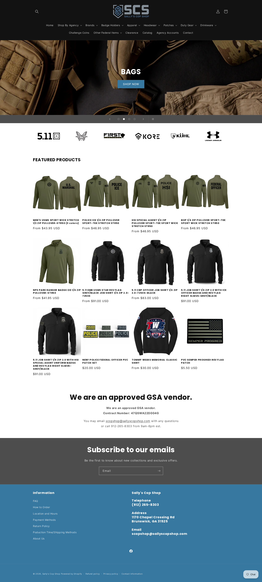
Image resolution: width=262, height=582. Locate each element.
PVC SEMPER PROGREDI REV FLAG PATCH (202, 361)
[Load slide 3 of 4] (129, 119)
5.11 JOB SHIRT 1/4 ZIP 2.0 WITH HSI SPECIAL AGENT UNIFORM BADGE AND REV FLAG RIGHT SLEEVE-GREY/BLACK (56, 364)
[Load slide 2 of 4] (124, 119)
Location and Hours (45, 513)
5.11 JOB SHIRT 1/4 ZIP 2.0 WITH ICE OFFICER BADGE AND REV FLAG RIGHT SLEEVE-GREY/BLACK (204, 293)
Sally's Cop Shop (51, 574)
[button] (37, 11)
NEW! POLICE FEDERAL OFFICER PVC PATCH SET (105, 361)
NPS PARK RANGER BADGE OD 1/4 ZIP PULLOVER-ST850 (57, 292)
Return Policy (41, 526)
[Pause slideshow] (152, 119)
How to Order (41, 507)
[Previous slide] (110, 119)
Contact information (132, 573)
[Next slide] (143, 119)
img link (48, 132)
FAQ (35, 500)
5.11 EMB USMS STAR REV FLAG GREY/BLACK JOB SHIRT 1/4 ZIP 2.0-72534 (105, 293)
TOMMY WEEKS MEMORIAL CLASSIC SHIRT (154, 361)
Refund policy (93, 573)
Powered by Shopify (71, 574)
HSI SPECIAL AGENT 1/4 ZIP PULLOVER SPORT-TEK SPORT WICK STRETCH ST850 (155, 223)
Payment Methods (44, 519)
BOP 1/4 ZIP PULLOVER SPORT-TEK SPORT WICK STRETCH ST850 (203, 222)
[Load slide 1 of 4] (118, 119)
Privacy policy (110, 573)
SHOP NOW (131, 84)
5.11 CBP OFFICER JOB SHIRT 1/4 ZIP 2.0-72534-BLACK (155, 292)
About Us (39, 538)
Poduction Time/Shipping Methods (55, 532)
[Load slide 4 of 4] (134, 119)
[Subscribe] (159, 471)
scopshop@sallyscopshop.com (128, 421)
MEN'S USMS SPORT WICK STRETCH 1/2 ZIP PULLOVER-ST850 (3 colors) (56, 222)
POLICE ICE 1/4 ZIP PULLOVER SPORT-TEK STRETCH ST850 (100, 222)
